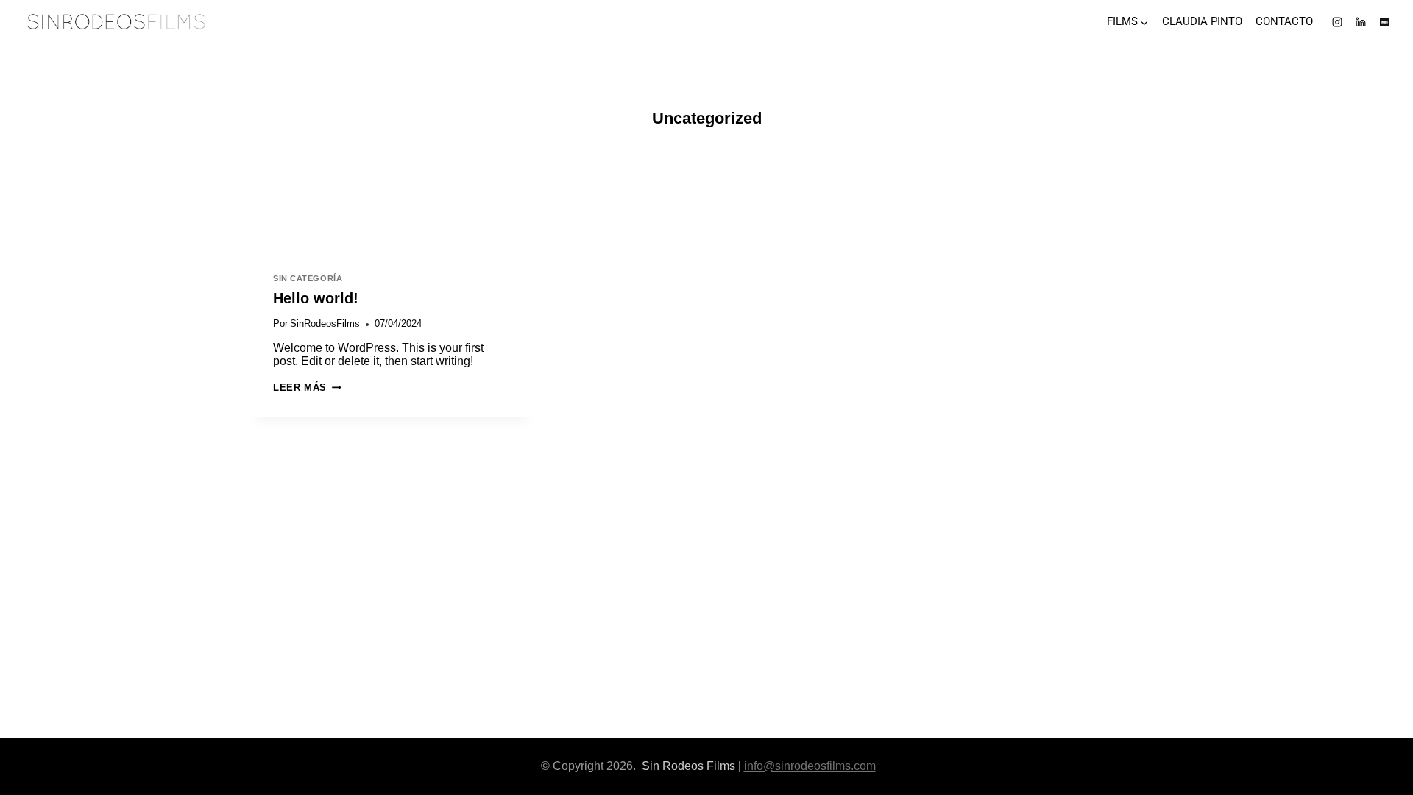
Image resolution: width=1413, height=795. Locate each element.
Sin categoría (307, 278)
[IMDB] (1384, 22)
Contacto (1284, 21)
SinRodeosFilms (325, 323)
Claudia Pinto (1202, 21)
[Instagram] (1337, 22)
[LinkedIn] (1360, 22)
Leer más (307, 387)
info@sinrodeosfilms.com (810, 766)
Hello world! (315, 298)
